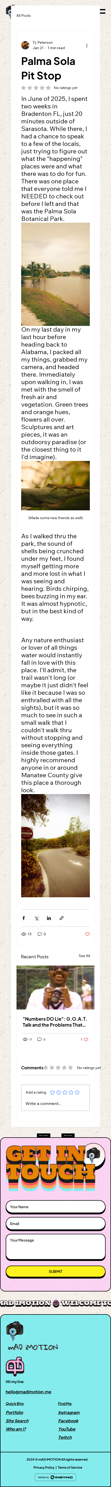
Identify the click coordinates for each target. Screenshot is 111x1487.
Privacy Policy (44, 1467)
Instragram (69, 1412)
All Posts (23, 15)
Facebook (68, 1420)
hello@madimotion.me (28, 1391)
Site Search (17, 1420)
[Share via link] (61, 918)
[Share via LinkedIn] (48, 918)
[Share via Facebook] (23, 918)
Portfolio (14, 1412)
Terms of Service (70, 1467)
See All (84, 955)
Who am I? (16, 1429)
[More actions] (87, 45)
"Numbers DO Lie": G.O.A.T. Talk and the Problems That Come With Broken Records (55, 1022)
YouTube (66, 1429)
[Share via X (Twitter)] (36, 918)
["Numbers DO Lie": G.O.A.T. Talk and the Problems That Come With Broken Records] (55, 988)
